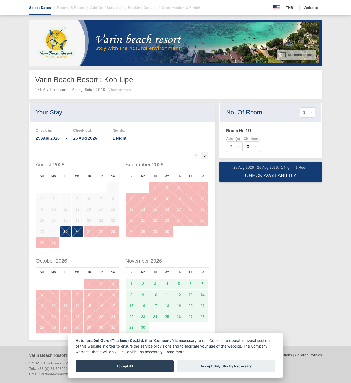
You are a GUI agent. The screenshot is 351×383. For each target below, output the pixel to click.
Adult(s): (234, 139)
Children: (252, 139)
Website (311, 8)
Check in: (44, 130)
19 (202, 209)
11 (191, 199)
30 (42, 242)
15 (155, 209)
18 (191, 209)
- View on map (118, 89)
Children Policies (308, 355)
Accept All (124, 366)
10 (179, 199)
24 (179, 220)
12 (202, 199)
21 (143, 220)
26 (77, 231)
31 (54, 242)
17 (179, 209)
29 (113, 231)
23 (167, 220)
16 (167, 209)
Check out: (83, 130)
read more (175, 352)
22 (155, 220)
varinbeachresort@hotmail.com (66, 374)
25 (65, 231)
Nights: (119, 130)
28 (101, 231)
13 (131, 209)
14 (143, 209)
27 (89, 231)
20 (131, 220)
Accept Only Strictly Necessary (226, 366)
